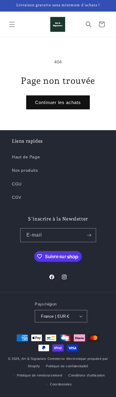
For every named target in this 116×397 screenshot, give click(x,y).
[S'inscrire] (89, 235)
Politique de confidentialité (67, 366)
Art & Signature (33, 358)
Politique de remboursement (39, 375)
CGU (17, 184)
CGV (16, 197)
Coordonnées (61, 384)
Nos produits (25, 170)
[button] (11, 24)
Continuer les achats (58, 102)
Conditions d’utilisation (86, 375)
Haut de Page (26, 157)
